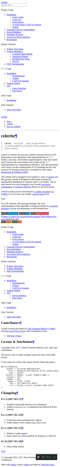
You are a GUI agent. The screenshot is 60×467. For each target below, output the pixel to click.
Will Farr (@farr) (14, 336)
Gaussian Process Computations (21, 29)
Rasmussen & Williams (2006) (14, 172)
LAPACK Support (20, 81)
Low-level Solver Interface (18, 37)
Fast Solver (17, 91)
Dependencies (18, 76)
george (51, 177)
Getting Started (13, 83)
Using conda (17, 17)
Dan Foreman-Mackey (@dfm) (41, 328)
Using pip (16, 19)
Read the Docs (47, 464)
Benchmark (12, 39)
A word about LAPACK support (26, 24)
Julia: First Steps (14, 110)
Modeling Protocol (15, 34)
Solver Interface (19, 88)
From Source (18, 22)
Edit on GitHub (13, 126)
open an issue (38, 194)
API (8, 86)
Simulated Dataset (20, 56)
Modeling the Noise (21, 59)
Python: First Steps (15, 49)
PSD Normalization (15, 64)
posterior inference (23, 187)
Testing (15, 27)
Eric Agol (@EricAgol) (15, 331)
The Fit (15, 61)
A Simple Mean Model (22, 54)
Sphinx (13, 464)
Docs (9, 121)
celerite (4, 2)
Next (3, 451)
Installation (11, 14)
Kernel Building (14, 32)
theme (26, 464)
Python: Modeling (15, 51)
